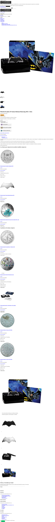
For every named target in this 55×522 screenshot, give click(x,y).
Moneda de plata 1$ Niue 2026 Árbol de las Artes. (7, 274)
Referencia (1, 145)
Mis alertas (3, 518)
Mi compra (1, 15)
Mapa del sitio (4, 497)
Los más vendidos (4, 496)
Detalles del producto (4, 137)
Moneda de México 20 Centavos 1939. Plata (6, 359)
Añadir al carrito (3, 121)
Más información (3, 6)
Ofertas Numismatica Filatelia (5, 495)
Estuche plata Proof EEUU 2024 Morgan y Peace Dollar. (8, 305)
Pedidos (3, 516)
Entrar (1, 170)
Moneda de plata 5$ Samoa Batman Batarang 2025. (7, 195)
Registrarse (5, 135)
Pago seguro (3, 505)
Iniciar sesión (2, 135)
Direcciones (3, 517)
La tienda (3, 508)
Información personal (4, 514)
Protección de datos (4, 504)
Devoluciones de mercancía (5, 515)
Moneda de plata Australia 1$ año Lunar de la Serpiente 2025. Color (9, 219)
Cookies (3, 506)
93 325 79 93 (14, 8)
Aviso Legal (3, 507)
